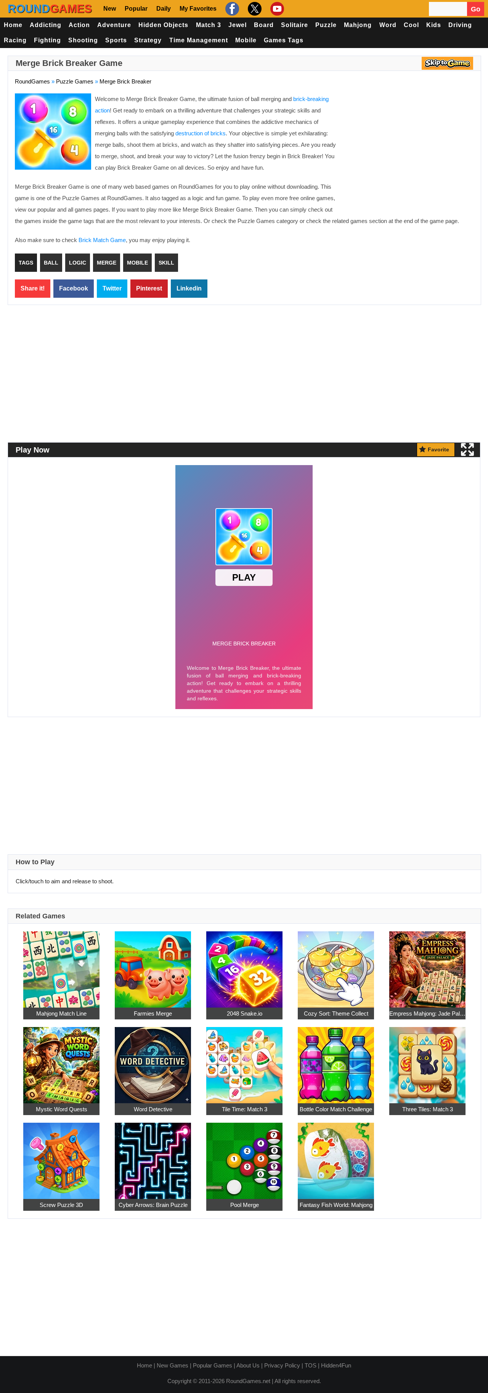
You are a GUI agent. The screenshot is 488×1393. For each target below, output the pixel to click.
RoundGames (32, 81)
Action (79, 25)
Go (475, 9)
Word (387, 25)
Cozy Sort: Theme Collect (336, 1013)
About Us (248, 1365)
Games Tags (283, 40)
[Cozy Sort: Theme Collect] (336, 965)
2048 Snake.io (244, 1013)
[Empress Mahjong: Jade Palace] (427, 965)
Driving (460, 25)
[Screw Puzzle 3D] (61, 1157)
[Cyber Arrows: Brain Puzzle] (153, 1157)
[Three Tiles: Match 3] (427, 1061)
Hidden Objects (163, 25)
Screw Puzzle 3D (61, 1205)
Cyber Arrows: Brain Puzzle (153, 1205)
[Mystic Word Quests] (61, 1061)
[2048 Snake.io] (244, 965)
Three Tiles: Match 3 (427, 1109)
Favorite (438, 449)
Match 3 (208, 25)
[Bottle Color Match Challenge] (336, 1061)
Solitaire (294, 25)
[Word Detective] (153, 1061)
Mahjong (358, 25)
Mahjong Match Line (61, 1013)
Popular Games (212, 1365)
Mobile (246, 40)
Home (13, 25)
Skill (166, 263)
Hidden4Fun (336, 1365)
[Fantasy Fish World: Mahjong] (336, 1157)
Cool (411, 25)
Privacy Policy (282, 1365)
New (109, 8)
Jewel (237, 25)
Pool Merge (244, 1205)
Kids (433, 25)
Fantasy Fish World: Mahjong (336, 1205)
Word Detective (153, 1109)
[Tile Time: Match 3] (244, 1061)
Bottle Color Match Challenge (336, 1109)
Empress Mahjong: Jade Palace (427, 1013)
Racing (15, 40)
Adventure (114, 25)
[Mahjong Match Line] (61, 965)
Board (264, 25)
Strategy (148, 40)
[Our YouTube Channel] (276, 9)
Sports (116, 40)
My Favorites (198, 8)
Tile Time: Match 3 (244, 1109)
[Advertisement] (410, 148)
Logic (77, 263)
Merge (106, 263)
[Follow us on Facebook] (231, 9)
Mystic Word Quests (61, 1109)
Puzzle (326, 25)
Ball (51, 263)
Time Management (198, 40)
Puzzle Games (74, 81)
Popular (136, 8)
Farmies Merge (153, 1013)
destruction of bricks (200, 133)
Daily (163, 8)
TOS (310, 1365)
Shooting (83, 40)
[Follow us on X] (253, 9)
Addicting (45, 25)
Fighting (47, 40)
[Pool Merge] (244, 1157)
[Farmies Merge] (153, 965)
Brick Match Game (102, 240)
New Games (172, 1365)
